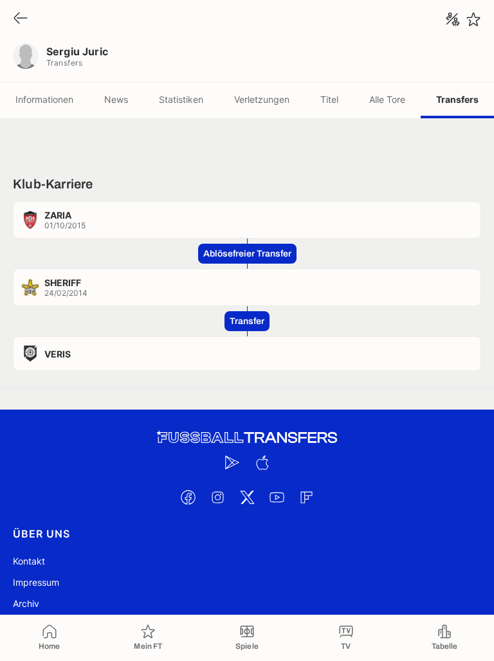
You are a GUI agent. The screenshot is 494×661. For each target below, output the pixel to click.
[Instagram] (217, 497)
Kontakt (29, 561)
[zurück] (20, 19)
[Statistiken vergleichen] (453, 19)
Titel (329, 99)
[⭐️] (473, 19)
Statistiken (181, 99)
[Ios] (261, 462)
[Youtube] (276, 497)
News (116, 99)
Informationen (44, 99)
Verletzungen (261, 99)
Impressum (36, 582)
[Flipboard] (306, 497)
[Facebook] (187, 497)
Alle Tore (387, 99)
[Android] (232, 462)
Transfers (457, 99)
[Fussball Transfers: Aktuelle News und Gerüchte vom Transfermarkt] (247, 437)
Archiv (26, 603)
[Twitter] (247, 497)
